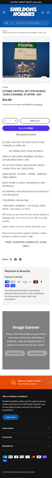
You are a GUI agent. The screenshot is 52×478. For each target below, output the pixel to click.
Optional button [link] (15, 353)
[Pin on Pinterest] (20, 259)
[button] (48, 12)
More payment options (26, 134)
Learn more (37, 2)
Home (4, 31)
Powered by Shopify (28, 472)
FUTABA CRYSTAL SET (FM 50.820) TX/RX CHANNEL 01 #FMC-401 (24, 33)
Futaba (5, 87)
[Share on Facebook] (15, 259)
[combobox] (26, 23)
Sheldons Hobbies (14, 472)
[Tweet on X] (10, 259)
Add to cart (35, 121)
